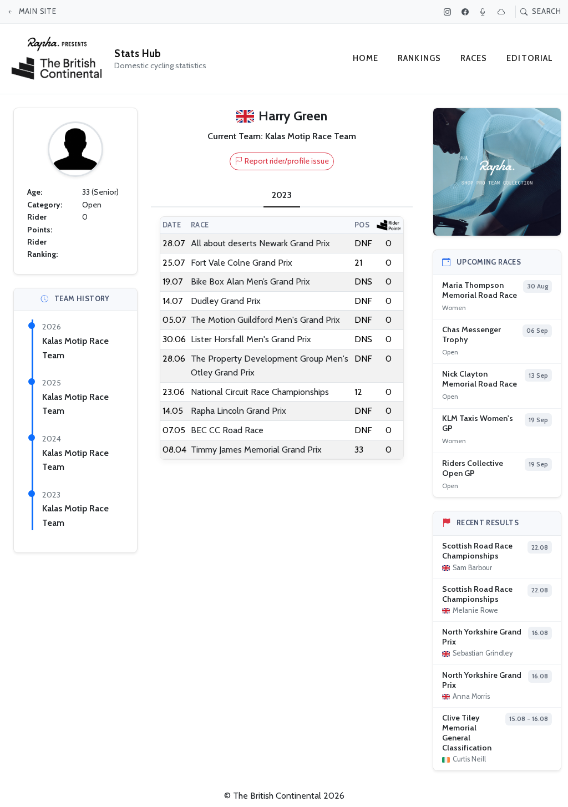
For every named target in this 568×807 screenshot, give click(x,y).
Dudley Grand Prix (226, 301)
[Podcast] (484, 12)
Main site (37, 11)
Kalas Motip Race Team (310, 136)
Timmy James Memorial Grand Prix (256, 449)
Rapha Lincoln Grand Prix (238, 410)
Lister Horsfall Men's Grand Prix (251, 339)
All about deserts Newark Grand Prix (260, 243)
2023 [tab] (282, 195)
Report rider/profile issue (287, 161)
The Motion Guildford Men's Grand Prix (265, 319)
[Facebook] (466, 12)
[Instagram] (449, 12)
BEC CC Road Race (227, 430)
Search (545, 11)
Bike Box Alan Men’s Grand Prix (250, 281)
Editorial (530, 58)
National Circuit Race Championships (260, 392)
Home (366, 58)
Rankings (419, 58)
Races (474, 58)
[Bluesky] (503, 12)
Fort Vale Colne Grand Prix (241, 262)
